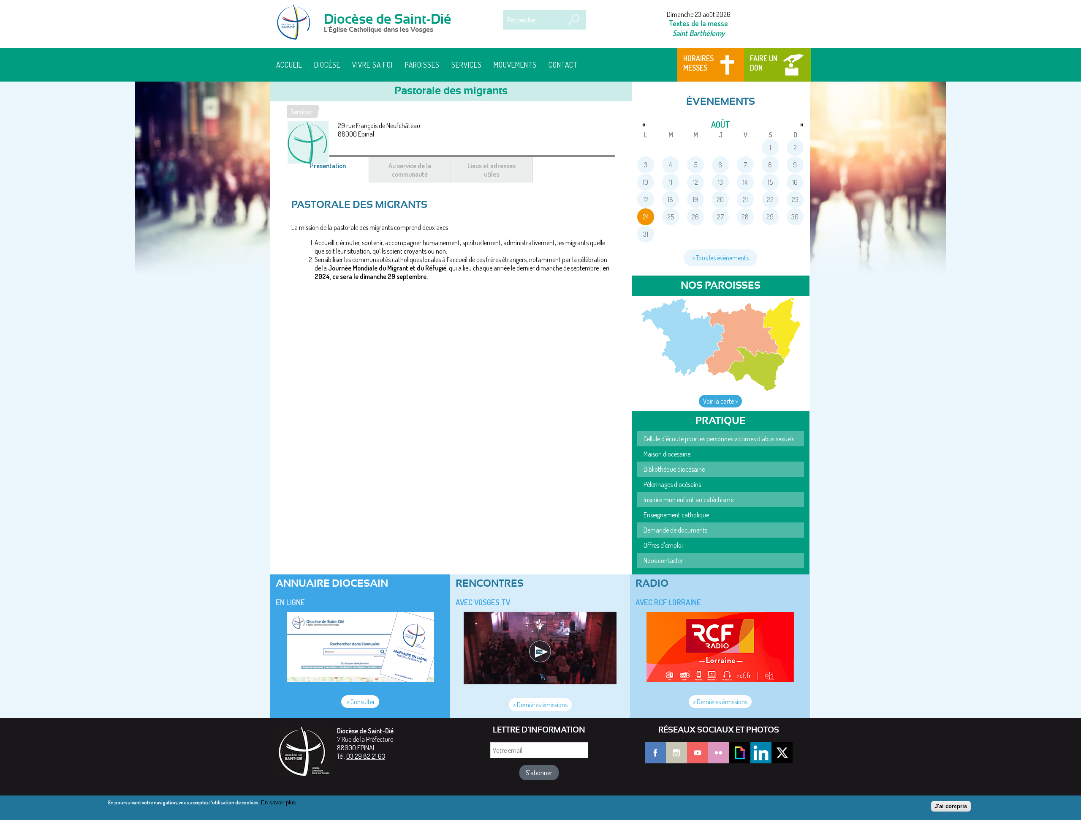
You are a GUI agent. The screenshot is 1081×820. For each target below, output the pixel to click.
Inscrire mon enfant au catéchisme (688, 499)
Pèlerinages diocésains (672, 484)
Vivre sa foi (372, 64)
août (720, 124)
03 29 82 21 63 (365, 756)
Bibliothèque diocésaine (674, 469)
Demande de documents (675, 530)
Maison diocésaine (667, 454)
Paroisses (422, 64)
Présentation (338, 169)
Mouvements (515, 64)
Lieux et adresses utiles (491, 169)
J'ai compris (951, 806)
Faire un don (763, 63)
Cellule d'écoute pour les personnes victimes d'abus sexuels (719, 439)
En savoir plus (278, 802)
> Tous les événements (720, 258)
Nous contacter (663, 560)
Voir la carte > (720, 401)
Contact (563, 64)
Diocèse (327, 64)
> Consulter (360, 701)
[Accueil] (296, 23)
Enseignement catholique (676, 515)
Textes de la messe (698, 23)
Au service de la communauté (409, 169)
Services (466, 64)
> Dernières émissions (540, 704)
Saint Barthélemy (698, 33)
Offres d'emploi (663, 545)
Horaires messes (698, 63)
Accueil (289, 64)
